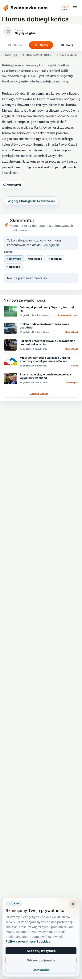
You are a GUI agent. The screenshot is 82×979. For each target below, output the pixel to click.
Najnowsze (13, 258)
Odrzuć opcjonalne (41, 960)
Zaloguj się (52, 245)
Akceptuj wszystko (41, 951)
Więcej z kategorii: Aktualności (31, 201)
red (15, 54)
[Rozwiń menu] (75, 7)
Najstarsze (35, 258)
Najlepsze (55, 258)
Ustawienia (41, 970)
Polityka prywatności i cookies (28, 941)
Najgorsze (13, 266)
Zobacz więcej (41, 393)
